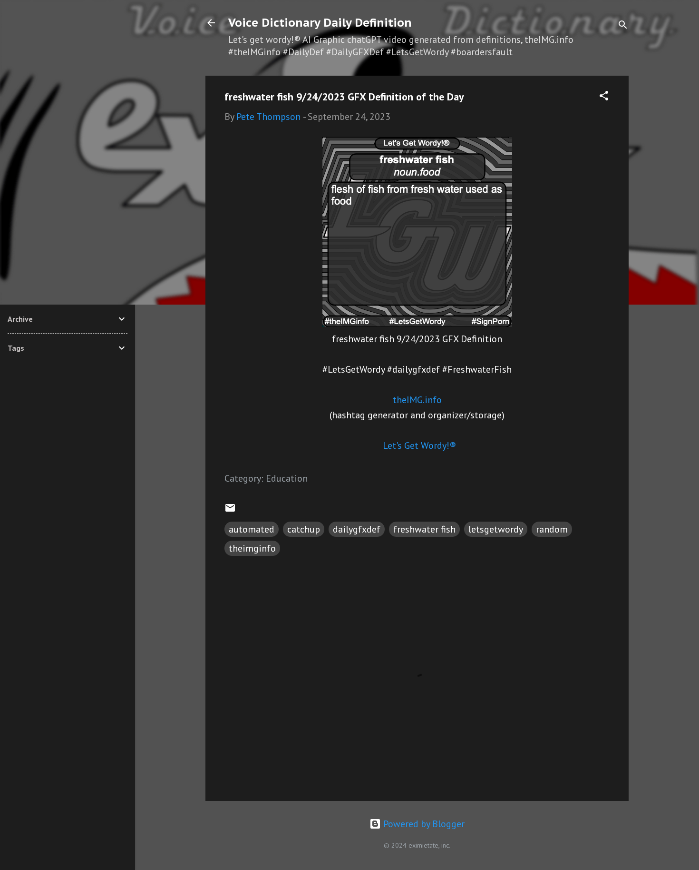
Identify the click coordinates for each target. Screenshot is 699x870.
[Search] (623, 25)
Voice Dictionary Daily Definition (320, 22)
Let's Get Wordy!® (419, 445)
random (552, 529)
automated (251, 529)
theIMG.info (417, 400)
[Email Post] (230, 510)
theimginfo (252, 548)
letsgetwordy (495, 529)
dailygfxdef (356, 529)
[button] (604, 97)
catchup (303, 529)
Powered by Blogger (423, 824)
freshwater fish (424, 529)
